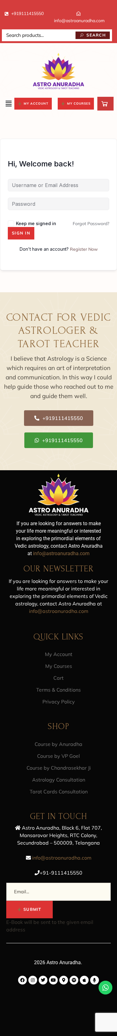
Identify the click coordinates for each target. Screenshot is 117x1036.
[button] (8, 103)
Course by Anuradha (58, 744)
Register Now (84, 249)
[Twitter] (43, 980)
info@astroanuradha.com (61, 553)
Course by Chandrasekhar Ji (59, 768)
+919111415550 (27, 13)
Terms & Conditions (58, 690)
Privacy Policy (58, 701)
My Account (58, 654)
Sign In (21, 232)
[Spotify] (74, 980)
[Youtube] (53, 980)
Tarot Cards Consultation (59, 791)
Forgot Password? (91, 223)
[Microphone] (94, 980)
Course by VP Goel (58, 756)
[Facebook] (22, 980)
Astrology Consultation (58, 780)
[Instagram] (32, 980)
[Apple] (84, 980)
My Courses (58, 666)
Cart (58, 678)
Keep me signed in (36, 223)
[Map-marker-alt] (63, 980)
